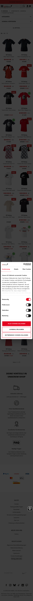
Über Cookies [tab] (27, 269)
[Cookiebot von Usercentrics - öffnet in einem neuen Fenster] (23, 264)
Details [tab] (16, 269)
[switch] (28, 304)
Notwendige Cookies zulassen (16, 335)
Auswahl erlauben (16, 329)
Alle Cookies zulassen (16, 323)
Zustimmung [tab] (6, 269)
